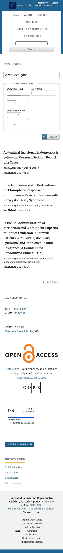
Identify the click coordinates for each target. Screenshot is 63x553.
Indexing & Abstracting (31, 29)
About (28, 15)
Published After (15, 88)
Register (43, 2)
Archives (31, 22)
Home (15, 15)
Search (31, 49)
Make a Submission (20, 444)
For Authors (32, 36)
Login (55, 2)
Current (43, 15)
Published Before (16, 110)
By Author (36, 88)
